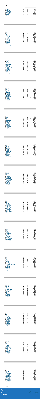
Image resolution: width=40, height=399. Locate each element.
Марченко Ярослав (8, 344)
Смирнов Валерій (8, 36)
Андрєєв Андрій (8, 230)
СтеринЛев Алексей (8, 180)
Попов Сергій (7, 149)
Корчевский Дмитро (8, 125)
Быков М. (7, 269)
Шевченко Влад (8, 372)
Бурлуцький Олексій (8, 199)
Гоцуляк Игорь (8, 315)
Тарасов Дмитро (8, 97)
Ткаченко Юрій (8, 314)
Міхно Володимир (8, 368)
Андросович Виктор (8, 178)
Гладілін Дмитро (8, 231)
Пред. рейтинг (27, 8)
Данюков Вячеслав (8, 31)
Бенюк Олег (7, 288)
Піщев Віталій (8, 323)
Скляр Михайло (8, 41)
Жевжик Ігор (7, 146)
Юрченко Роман (8, 99)
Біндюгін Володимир (8, 240)
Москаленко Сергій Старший (9, 115)
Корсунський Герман (8, 261)
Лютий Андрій (8, 228)
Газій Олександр (8, 89)
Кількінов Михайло (8, 120)
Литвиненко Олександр (9, 67)
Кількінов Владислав (8, 124)
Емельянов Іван (8, 210)
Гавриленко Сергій (8, 340)
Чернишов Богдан (8, 91)
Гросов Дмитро (8, 182)
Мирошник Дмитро (8, 156)
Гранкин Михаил (8, 286)
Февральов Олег (8, 93)
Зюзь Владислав (8, 353)
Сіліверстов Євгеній (8, 94)
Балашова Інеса (8, 201)
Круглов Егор (8, 292)
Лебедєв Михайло (8, 284)
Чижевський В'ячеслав (9, 312)
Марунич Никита (8, 297)
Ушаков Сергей (8, 121)
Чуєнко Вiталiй (8, 321)
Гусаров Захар (7, 354)
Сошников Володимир (9, 150)
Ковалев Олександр (8, 235)
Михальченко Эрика (8, 319)
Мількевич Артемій (8, 234)
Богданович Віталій (8, 373)
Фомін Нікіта (7, 181)
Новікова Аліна (8, 42)
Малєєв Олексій (8, 90)
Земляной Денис (8, 95)
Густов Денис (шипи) (8, 177)
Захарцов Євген (8, 171)
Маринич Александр (8, 369)
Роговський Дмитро (8, 87)
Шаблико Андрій (8, 153)
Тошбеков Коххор (8, 324)
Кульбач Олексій (8, 152)
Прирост (30, 8)
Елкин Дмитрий (8, 291)
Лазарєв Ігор (7, 322)
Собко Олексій (8, 154)
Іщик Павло (7, 15)
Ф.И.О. (6, 8)
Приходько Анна (8, 374)
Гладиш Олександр (8, 126)
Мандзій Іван (7, 9)
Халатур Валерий (8, 172)
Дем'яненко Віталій (8, 257)
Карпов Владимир (8, 380)
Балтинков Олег (8, 157)
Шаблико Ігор (8, 377)
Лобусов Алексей (8, 316)
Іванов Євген (7, 72)
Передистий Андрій (8, 59)
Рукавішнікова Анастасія (9, 238)
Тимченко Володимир (9, 200)
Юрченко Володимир (8, 34)
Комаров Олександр (8, 128)
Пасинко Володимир (8, 209)
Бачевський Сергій (8, 379)
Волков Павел (8, 44)
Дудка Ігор (7, 155)
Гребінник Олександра (9, 382)
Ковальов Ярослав (8, 30)
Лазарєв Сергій (8, 294)
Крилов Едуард (8, 73)
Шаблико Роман (8, 298)
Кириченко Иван (8, 237)
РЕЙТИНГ (37, 391)
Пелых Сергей (8, 184)
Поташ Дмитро (8, 32)
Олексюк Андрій (8, 202)
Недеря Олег (7, 123)
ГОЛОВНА (30, 391)
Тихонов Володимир (8, 205)
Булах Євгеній (8, 40)
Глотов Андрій (8, 206)
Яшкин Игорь (8, 343)
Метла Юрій (7, 345)
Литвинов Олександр (8, 11)
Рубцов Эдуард (8, 10)
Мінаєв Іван (7, 37)
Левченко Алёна (8, 265)
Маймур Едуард (8, 175)
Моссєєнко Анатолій (8, 318)
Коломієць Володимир (9, 258)
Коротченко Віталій (8, 116)
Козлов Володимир (8, 151)
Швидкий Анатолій (8, 375)
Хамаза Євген (7, 293)
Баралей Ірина (8, 255)
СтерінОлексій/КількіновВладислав (10, 264)
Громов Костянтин (8, 283)
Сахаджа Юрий (8, 60)
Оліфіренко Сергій (8, 69)
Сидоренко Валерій (8, 207)
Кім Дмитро (7, 61)
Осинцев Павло (8, 122)
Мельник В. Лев (8, 183)
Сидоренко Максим (8, 239)
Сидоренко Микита (8, 233)
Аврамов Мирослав (8, 62)
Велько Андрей (8, 351)
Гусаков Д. (7, 349)
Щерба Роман (7, 229)
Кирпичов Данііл (8, 352)
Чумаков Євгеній (8, 203)
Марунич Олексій (8, 16)
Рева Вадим (7, 117)
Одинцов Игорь (8, 317)
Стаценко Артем (8, 268)
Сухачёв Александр (8, 256)
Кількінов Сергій (8, 287)
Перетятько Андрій (8, 68)
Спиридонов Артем (8, 290)
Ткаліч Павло (8, 14)
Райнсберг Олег (8, 232)
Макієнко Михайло (8, 12)
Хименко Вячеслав (8, 347)
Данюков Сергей (8, 212)
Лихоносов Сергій (8, 13)
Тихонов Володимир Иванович (10, 147)
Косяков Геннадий (8, 348)
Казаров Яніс (7, 127)
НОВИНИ (30, 392)
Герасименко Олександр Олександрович (11, 311)
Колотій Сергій (8, 208)
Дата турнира (34, 8)
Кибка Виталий (8, 65)
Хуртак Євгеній (8, 58)
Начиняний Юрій (8, 266)
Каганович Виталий (8, 33)
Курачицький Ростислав (9, 370)
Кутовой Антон (8, 342)
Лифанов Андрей (8, 70)
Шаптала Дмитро (8, 66)
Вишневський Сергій (8, 242)
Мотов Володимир (8, 45)
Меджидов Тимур (8, 295)
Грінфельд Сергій (8, 263)
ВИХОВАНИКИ (36, 392)
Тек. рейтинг (23, 8)
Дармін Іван (7, 71)
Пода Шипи (7, 262)
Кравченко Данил (8, 346)
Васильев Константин (9, 211)
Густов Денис (8, 63)
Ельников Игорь (8, 320)
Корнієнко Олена (8, 98)
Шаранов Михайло (8, 88)
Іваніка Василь (8, 92)
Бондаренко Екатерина (9, 179)
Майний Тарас (8, 176)
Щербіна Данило (8, 173)
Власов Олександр (8, 313)
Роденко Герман (8, 296)
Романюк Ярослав (8, 35)
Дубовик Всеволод (8, 350)
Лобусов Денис (8, 227)
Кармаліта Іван (8, 148)
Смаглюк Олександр (8, 101)
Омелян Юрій (7, 43)
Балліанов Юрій (8, 118)
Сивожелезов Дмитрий (9, 289)
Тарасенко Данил (8, 204)
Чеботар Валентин (8, 376)
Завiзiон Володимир (8, 64)
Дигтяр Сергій (8, 378)
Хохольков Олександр (8, 96)
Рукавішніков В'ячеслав (9, 129)
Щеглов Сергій (8, 143)
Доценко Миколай (8, 213)
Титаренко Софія (8, 270)
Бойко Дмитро (8, 100)
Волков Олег (7, 259)
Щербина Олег (8, 326)
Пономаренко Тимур (8, 17)
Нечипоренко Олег (8, 145)
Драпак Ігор (7, 38)
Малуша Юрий (8, 381)
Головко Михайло (8, 371)
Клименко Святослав (8, 185)
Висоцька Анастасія (8, 241)
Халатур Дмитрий (8, 285)
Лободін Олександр (8, 341)
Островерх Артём (8, 267)
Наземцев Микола (8, 236)
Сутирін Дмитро (8, 119)
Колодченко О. (8, 325)
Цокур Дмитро (8, 260)
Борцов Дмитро (8, 39)
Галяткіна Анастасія (8, 174)
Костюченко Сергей (8, 144)
